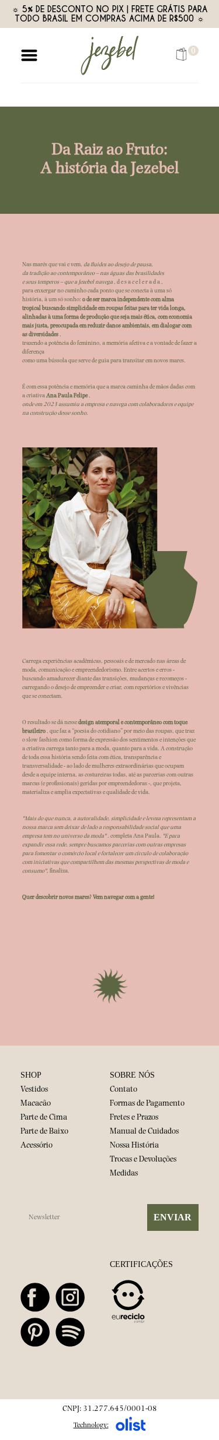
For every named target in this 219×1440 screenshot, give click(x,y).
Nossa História (134, 1146)
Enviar (173, 1217)
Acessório (36, 1146)
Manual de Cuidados (144, 1132)
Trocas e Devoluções (143, 1160)
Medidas (124, 1174)
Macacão (35, 1104)
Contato (123, 1090)
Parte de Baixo (44, 1132)
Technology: (91, 1425)
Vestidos (34, 1090)
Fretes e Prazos (134, 1118)
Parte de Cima (43, 1118)
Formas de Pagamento (147, 1104)
